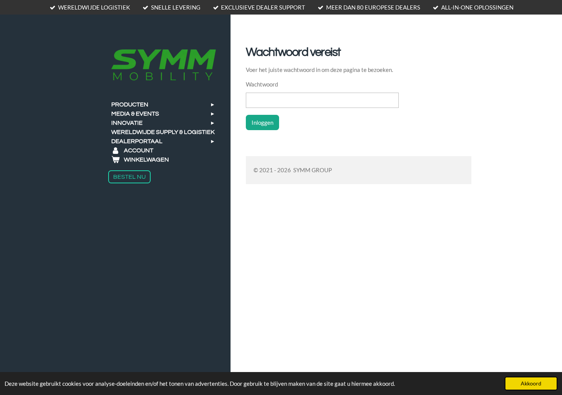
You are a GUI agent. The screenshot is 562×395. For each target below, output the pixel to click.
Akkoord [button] (531, 383)
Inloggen (262, 122)
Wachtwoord (262, 84)
